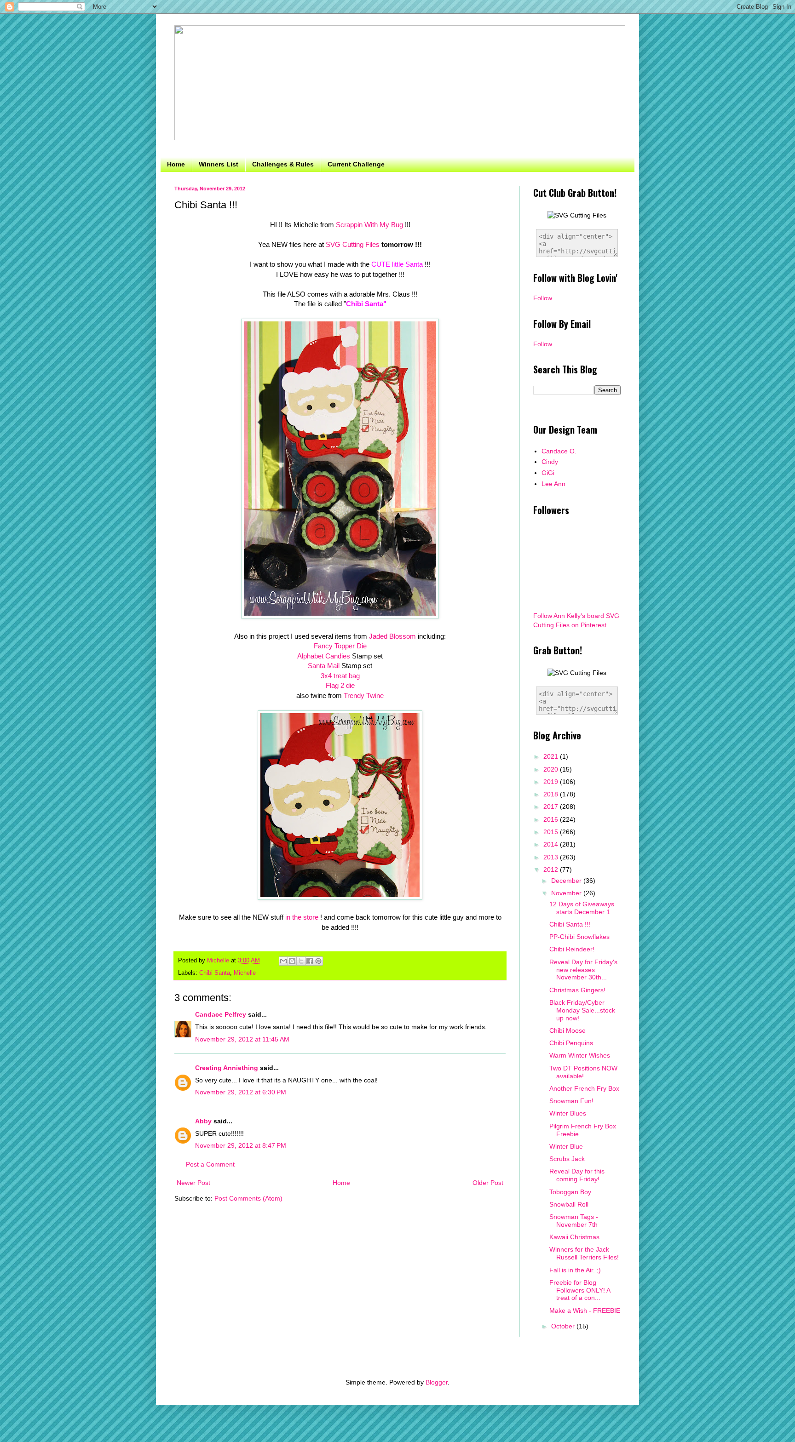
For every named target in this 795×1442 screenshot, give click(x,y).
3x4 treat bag (340, 676)
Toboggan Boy (570, 1192)
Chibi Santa (214, 973)
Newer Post (193, 1182)
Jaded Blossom (392, 636)
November (567, 893)
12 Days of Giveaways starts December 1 (581, 908)
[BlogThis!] (292, 961)
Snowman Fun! (571, 1100)
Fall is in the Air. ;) (575, 1270)
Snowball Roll (568, 1204)
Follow (542, 298)
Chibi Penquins (571, 1043)
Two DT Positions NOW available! (583, 1072)
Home (176, 164)
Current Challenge (356, 164)
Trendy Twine (364, 695)
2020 (551, 769)
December (567, 880)
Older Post (487, 1182)
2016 (551, 819)
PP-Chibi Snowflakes (579, 936)
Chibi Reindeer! (571, 949)
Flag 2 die (340, 685)
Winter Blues (567, 1113)
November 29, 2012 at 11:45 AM (242, 1039)
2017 (551, 806)
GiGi (548, 472)
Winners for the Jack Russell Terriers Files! (584, 1253)
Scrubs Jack (567, 1158)
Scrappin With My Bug (369, 225)
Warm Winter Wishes (579, 1055)
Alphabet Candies (323, 656)
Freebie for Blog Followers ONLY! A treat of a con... (579, 1290)
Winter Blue (566, 1146)
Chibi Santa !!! (569, 924)
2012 (551, 869)
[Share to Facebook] (309, 961)
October (563, 1326)
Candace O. (559, 451)
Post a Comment (210, 1164)
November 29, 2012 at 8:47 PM (240, 1145)
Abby (203, 1121)
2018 (551, 794)
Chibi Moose (567, 1030)
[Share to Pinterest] (318, 961)
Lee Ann (553, 483)
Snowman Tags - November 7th (573, 1220)
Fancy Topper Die (340, 646)
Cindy (550, 461)
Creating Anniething (226, 1067)
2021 (551, 756)
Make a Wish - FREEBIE (584, 1310)
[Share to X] (300, 961)
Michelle (245, 973)
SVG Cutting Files (352, 244)
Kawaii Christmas (574, 1237)
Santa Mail (324, 666)
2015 (551, 831)
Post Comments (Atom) (248, 1198)
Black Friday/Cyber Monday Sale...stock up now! (582, 1010)
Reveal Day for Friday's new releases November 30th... (583, 969)
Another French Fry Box (584, 1088)
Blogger (437, 1382)
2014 (551, 844)
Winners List (218, 164)
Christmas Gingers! (577, 990)
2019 (551, 781)
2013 (551, 857)
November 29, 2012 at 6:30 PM (240, 1092)
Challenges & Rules (283, 164)
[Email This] (283, 961)
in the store (301, 917)
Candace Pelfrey (220, 1014)
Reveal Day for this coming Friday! (577, 1175)
